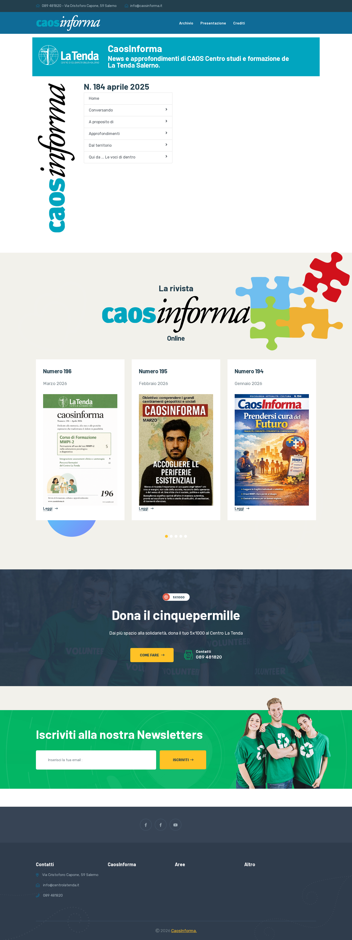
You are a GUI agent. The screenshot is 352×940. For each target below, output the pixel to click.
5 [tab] (185, 536)
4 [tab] (180, 536)
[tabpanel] (80, 439)
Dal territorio (100, 145)
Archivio (186, 23)
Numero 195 (153, 371)
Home (94, 98)
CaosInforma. (184, 930)
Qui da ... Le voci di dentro (112, 157)
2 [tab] (171, 536)
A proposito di (101, 122)
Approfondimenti (104, 133)
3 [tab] (176, 536)
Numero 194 (249, 371)
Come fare (150, 655)
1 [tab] (166, 536)
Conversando (101, 110)
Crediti (239, 23)
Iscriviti (181, 760)
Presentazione (213, 23)
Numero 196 (57, 371)
